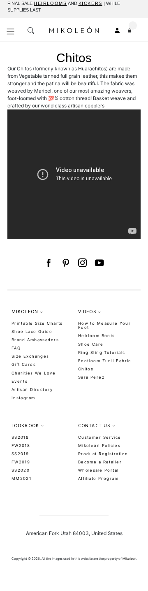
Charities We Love (34, 373)
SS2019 (20, 453)
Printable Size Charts (37, 323)
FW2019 (21, 462)
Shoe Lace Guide (32, 331)
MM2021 (22, 478)
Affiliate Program (98, 478)
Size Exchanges (30, 356)
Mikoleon (129, 559)
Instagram (23, 398)
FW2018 (21, 445)
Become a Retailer (100, 462)
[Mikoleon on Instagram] (82, 263)
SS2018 (20, 437)
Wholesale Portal (98, 470)
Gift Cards (24, 364)
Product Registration (103, 453)
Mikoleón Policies (99, 445)
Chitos (86, 369)
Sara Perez (91, 377)
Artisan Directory (32, 389)
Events (20, 381)
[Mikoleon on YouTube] (99, 263)
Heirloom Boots (96, 335)
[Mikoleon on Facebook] (48, 263)
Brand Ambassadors (35, 339)
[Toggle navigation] (10, 31)
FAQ (16, 348)
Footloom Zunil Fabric (104, 360)
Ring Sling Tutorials (101, 352)
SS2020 (21, 470)
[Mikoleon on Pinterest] (65, 263)
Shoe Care (91, 344)
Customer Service (99, 437)
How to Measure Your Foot (104, 325)
